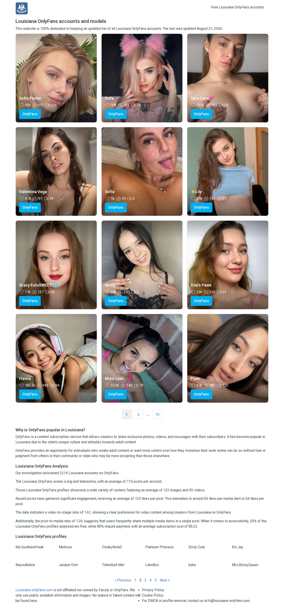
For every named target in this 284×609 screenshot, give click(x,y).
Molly (110, 285)
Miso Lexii (114, 378)
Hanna (25, 378)
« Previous (122, 580)
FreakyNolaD (112, 547)
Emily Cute (197, 547)
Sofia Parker (30, 98)
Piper (195, 378)
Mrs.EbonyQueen (245, 565)
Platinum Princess (159, 547)
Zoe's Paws (201, 285)
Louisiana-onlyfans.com (34, 590)
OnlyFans (29, 114)
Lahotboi (152, 565)
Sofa (109, 98)
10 (157, 414)
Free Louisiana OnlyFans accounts (237, 7)
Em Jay (237, 547)
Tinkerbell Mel (113, 565)
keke (192, 565)
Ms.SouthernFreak (30, 547)
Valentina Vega (33, 191)
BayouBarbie (25, 565)
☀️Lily (196, 191)
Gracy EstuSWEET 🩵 (38, 285)
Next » (165, 580)
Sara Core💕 (202, 98)
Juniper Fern (68, 565)
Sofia (109, 191)
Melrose (65, 547)
